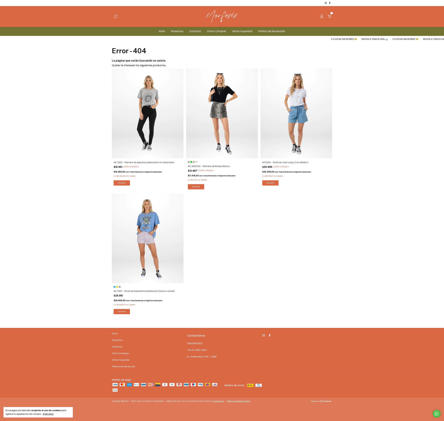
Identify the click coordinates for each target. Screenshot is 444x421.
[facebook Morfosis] (330, 2)
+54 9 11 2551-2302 (197, 350)
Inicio (162, 31)
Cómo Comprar (216, 31)
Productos (177, 31)
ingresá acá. (218, 401)
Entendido (48, 414)
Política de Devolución (271, 31)
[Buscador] (115, 16)
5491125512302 (194, 343)
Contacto (195, 31)
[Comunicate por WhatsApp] (437, 414)
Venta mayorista (242, 31)
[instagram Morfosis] (326, 2)
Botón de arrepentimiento (238, 401)
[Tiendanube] (321, 401)
